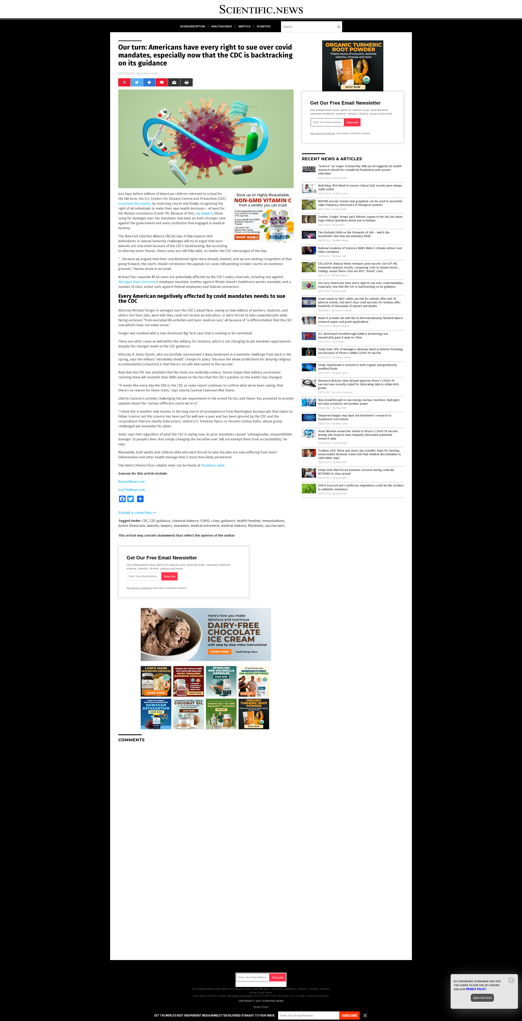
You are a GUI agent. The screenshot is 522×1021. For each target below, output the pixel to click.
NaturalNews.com (131, 482)
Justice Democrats (131, 526)
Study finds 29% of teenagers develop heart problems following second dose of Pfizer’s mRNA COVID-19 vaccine (360, 351)
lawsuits (153, 526)
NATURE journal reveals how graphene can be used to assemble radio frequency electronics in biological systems (360, 203)
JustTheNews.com (131, 490)
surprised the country (134, 204)
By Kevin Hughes (341, 326)
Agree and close (482, 997)
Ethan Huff (149, 73)
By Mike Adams (340, 240)
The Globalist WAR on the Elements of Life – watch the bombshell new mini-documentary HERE (353, 234)
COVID (204, 521)
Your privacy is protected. (139, 588)
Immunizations (273, 521)
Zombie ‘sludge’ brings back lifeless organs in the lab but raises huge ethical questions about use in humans (360, 218)
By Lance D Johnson (342, 310)
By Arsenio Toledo (342, 357)
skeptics (244, 26)
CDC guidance (160, 521)
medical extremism (205, 526)
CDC (145, 521)
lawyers (166, 526)
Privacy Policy (261, 1006)
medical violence (233, 526)
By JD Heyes (339, 225)
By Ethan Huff (339, 178)
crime (215, 521)
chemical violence (185, 521)
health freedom (248, 521)
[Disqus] (206, 797)
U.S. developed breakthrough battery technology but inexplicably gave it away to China (353, 335)
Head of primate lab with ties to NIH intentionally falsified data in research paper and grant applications (360, 320)
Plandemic (256, 526)
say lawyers (204, 213)
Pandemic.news (213, 465)
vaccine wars (275, 526)
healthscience (221, 26)
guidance (228, 521)
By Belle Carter (340, 193)
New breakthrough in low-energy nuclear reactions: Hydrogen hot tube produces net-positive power (358, 402)
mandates (181, 526)
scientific (264, 26)
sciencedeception (192, 26)
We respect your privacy (240, 995)
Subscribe (349, 1016)
